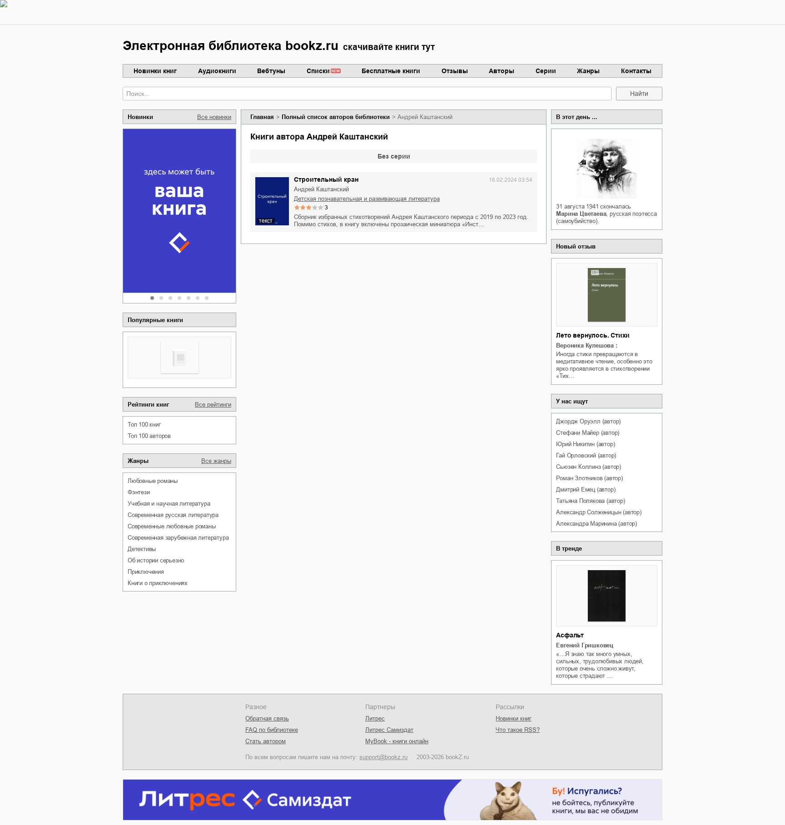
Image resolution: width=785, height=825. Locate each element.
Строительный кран (326, 179)
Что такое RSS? (518, 729)
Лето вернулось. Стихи (593, 335)
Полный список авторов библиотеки (336, 117)
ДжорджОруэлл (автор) (588, 421)
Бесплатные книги (391, 71)
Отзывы (455, 71)
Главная (262, 117)
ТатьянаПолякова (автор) (590, 500)
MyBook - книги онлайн (396, 741)
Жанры (588, 71)
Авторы (501, 71)
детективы (142, 549)
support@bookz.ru (383, 757)
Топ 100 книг (144, 424)
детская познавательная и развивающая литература (367, 198)
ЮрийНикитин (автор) (585, 444)
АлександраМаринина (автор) (596, 523)
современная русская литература (173, 515)
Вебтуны (271, 71)
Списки (318, 71)
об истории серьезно (156, 560)
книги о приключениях (158, 583)
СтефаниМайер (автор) (587, 432)
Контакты (636, 71)
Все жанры (216, 460)
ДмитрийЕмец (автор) (585, 489)
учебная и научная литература (169, 503)
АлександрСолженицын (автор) (598, 512)
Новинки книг (155, 71)
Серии (546, 71)
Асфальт (570, 635)
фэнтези (139, 492)
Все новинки (214, 117)
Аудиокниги (217, 71)
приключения (146, 571)
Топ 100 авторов (149, 435)
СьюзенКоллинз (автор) (588, 466)
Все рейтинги (213, 404)
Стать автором (265, 741)
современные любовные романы (172, 526)
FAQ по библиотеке (271, 729)
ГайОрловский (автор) (586, 455)
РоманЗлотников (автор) (589, 478)
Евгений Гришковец (584, 645)
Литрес (375, 718)
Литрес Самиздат (389, 729)
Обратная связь (267, 718)
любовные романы (153, 480)
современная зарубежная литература (178, 537)
